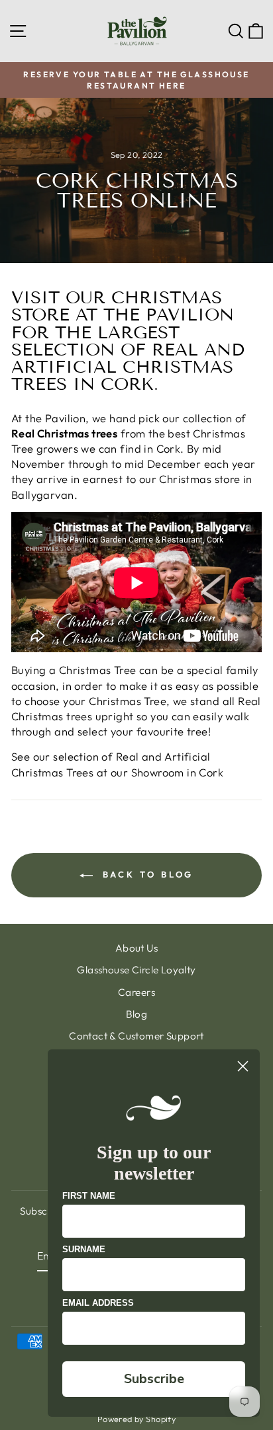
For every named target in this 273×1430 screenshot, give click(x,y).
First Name (88, 1196)
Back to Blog (146, 874)
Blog (137, 1014)
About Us (136, 948)
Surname (83, 1249)
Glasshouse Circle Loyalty (136, 969)
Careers (136, 992)
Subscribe (154, 1379)
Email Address (98, 1303)
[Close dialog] (242, 1066)
